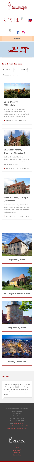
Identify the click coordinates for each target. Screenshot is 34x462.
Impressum (17, 452)
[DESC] (17, 75)
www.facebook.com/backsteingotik (17, 426)
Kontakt (17, 447)
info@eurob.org (19, 423)
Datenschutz (17, 455)
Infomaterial (17, 450)
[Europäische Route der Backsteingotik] (17, 8)
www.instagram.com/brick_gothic (17, 428)
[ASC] (13, 75)
